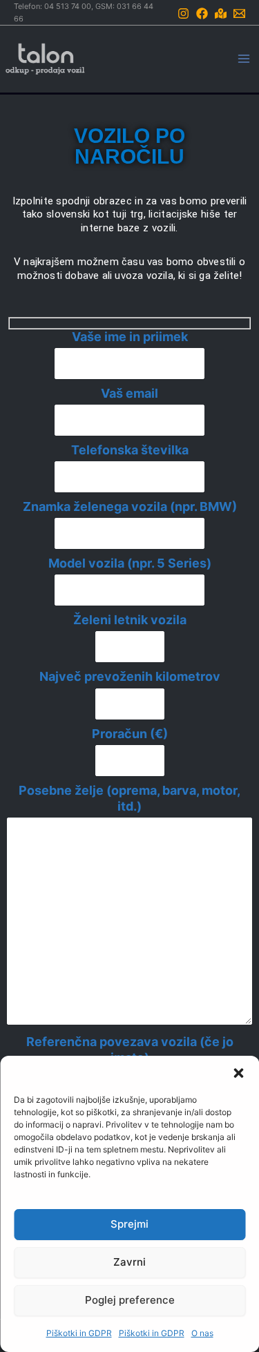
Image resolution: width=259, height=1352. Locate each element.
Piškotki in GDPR (79, 1333)
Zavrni (129, 1261)
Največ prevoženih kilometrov (129, 676)
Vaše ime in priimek (130, 336)
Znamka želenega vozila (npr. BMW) (130, 506)
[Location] (221, 13)
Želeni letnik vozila (129, 619)
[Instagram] (183, 13)
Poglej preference (130, 1299)
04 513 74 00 (67, 6)
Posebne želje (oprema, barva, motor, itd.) (129, 798)
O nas (202, 1333)
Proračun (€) (130, 733)
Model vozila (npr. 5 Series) (129, 563)
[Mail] (239, 13)
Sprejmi (129, 1223)
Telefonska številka (130, 450)
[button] (238, 1073)
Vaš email (129, 393)
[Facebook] (202, 13)
